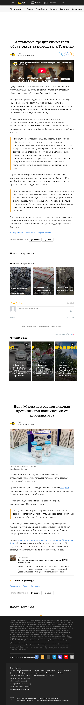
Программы (64, 9)
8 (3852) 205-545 (18, 684)
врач (25, 586)
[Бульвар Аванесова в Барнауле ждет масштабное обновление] (66, 361)
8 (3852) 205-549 (18, 686)
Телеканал (52, 3)
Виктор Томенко (16, 233)
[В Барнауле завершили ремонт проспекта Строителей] (20, 361)
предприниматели (45, 233)
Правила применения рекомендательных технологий (52, 700)
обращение (30, 233)
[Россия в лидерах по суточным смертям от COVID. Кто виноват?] (13, 565)
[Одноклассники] (72, 54)
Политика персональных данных (26, 698)
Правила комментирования (24, 700)
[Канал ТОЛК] (47, 240)
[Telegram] (61, 54)
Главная (30, 9)
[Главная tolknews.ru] (20, 2)
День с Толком (41, 9)
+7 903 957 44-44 (18, 678)
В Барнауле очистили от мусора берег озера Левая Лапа (42, 370)
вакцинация (15, 586)
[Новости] (35, 240)
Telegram (64, 487)
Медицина (21, 424)
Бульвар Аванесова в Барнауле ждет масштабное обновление (66, 370)
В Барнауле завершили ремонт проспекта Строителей (19, 370)
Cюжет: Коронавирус (24, 580)
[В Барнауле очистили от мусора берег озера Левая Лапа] (43, 361)
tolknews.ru (19, 668)
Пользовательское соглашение (48, 698)
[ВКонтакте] (66, 54)
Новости (38, 3)
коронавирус (36, 586)
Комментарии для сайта (64, 334)
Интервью (53, 9)
